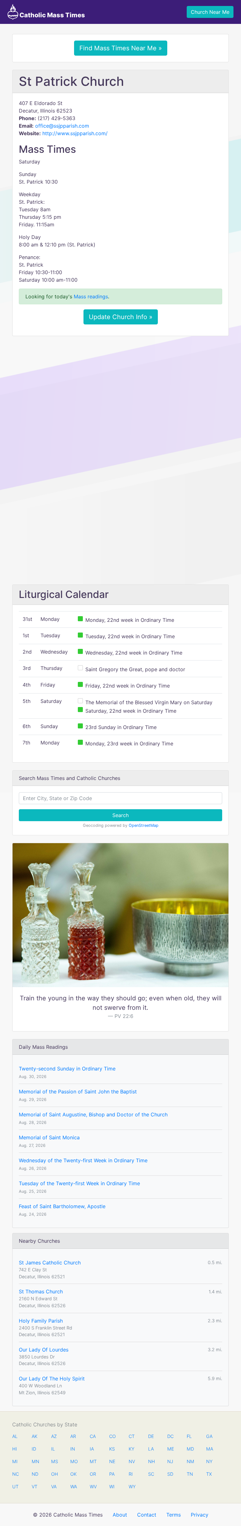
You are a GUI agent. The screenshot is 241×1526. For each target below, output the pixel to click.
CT (132, 1436)
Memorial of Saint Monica (49, 1137)
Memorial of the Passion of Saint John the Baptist (78, 1091)
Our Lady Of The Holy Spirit (52, 1378)
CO (112, 1436)
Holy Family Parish (41, 1321)
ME (170, 1448)
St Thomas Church (41, 1291)
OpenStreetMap (143, 825)
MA (209, 1448)
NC (15, 1474)
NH (151, 1461)
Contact (146, 1515)
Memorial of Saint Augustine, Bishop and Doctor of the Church (93, 1114)
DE (151, 1436)
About (120, 1515)
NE (112, 1461)
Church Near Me (210, 12)
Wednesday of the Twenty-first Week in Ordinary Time (83, 1160)
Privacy (199, 1515)
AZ (54, 1436)
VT (34, 1486)
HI (14, 1448)
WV (93, 1486)
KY (131, 1448)
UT (15, 1486)
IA (92, 1448)
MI (15, 1461)
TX (209, 1474)
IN (72, 1448)
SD (170, 1474)
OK (73, 1474)
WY (132, 1486)
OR (93, 1474)
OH (54, 1474)
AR (73, 1436)
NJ (170, 1461)
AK (34, 1436)
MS (54, 1461)
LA (151, 1448)
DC (170, 1436)
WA (73, 1486)
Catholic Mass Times (51, 15)
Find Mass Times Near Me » (120, 48)
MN (35, 1461)
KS (112, 1448)
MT (93, 1461)
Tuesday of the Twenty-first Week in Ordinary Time (79, 1183)
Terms (173, 1515)
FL (189, 1436)
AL (15, 1436)
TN (190, 1474)
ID (34, 1448)
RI (131, 1474)
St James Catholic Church (50, 1262)
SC (151, 1474)
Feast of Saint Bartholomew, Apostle (62, 1206)
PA (112, 1474)
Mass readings (91, 296)
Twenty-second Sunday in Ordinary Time (67, 1068)
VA (53, 1486)
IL (53, 1448)
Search (120, 815)
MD (190, 1448)
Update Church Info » (121, 317)
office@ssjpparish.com (62, 126)
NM (190, 1461)
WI (112, 1486)
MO (73, 1461)
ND (35, 1474)
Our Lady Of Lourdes (43, 1349)
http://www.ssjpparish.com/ (75, 133)
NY (209, 1461)
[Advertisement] (120, 388)
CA (93, 1436)
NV (132, 1461)
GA (209, 1436)
